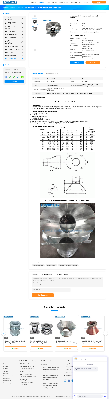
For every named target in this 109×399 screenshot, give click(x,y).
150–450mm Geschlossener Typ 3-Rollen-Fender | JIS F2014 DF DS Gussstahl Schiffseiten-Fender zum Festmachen (50, 378)
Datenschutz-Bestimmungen (7, 382)
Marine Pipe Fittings (14, 58)
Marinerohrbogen (51, 265)
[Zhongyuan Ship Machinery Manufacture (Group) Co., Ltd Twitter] (65, 380)
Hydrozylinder (14, 52)
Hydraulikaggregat (14, 55)
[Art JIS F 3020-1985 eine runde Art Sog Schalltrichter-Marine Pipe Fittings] (92, 327)
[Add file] (75, 396)
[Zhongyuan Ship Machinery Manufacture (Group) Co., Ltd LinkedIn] (72, 380)
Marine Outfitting (14, 31)
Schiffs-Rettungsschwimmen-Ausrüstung (14, 42)
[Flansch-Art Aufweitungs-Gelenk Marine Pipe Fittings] (15, 327)
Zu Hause (6, 364)
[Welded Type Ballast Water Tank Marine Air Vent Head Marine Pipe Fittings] (53, 29)
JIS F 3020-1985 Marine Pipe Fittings (68, 265)
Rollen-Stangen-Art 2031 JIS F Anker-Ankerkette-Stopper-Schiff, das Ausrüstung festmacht (51, 370)
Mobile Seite (6, 378)
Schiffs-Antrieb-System (14, 46)
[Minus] (105, 359)
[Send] (104, 396)
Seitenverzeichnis (8, 376)
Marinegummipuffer (14, 37)
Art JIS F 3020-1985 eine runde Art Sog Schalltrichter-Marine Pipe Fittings (92, 343)
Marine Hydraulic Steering (14, 49)
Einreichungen (42, 295)
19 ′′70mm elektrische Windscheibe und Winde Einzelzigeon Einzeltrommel (28, 374)
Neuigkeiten (6, 373)
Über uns (5, 371)
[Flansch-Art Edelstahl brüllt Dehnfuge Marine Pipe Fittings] (41, 327)
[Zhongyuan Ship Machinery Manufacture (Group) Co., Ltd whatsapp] (10, 77)
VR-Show (5, 368)
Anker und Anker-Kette (14, 34)
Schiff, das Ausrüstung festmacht (14, 23)
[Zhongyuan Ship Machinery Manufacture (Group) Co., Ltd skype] (18, 77)
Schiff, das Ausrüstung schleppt (14, 27)
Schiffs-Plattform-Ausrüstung (14, 18)
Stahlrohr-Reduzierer (38, 265)
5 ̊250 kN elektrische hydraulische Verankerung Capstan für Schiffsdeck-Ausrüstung (27, 366)
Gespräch (99, 2)
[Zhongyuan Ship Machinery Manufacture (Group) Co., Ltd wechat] (14, 77)
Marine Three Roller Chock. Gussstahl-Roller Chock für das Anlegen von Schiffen (50, 386)
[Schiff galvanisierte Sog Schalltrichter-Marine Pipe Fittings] (67, 327)
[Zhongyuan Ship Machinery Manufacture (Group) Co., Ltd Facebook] (69, 380)
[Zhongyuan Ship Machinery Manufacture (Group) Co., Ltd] (10, 3)
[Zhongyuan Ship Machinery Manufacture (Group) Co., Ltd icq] (22, 77)
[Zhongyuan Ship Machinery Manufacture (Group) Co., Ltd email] (6, 77)
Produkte (5, 366)
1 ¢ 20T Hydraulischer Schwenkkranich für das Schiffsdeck (26, 382)
